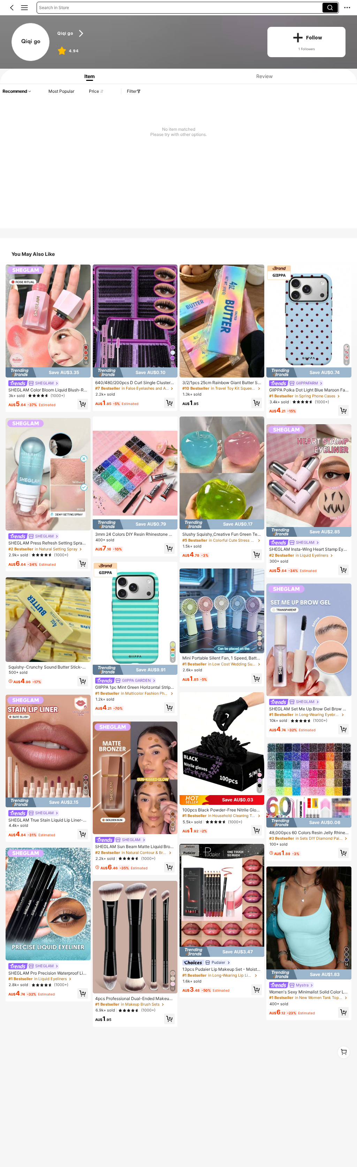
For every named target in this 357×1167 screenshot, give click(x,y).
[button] (12, 7)
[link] (31, 42)
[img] (48, 372)
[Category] (24, 7)
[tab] (88, 76)
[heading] (156, 33)
